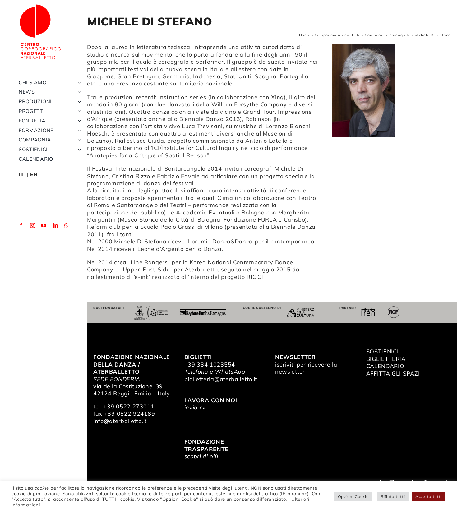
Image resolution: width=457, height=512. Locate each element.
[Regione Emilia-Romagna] (203, 312)
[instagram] (32, 225)
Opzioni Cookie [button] (353, 496)
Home (305, 35)
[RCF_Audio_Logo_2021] (393, 308)
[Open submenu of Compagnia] (78, 139)
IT (21, 174)
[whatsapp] (66, 225)
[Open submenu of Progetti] (78, 111)
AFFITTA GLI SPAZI (393, 373)
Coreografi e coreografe (387, 35)
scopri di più (201, 456)
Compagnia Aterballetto (338, 35)
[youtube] (44, 225)
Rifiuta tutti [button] (393, 496)
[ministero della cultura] (301, 310)
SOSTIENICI (382, 351)
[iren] (368, 311)
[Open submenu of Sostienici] (78, 149)
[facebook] (21, 225)
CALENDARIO (385, 366)
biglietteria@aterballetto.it (220, 379)
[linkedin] (55, 225)
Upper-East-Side (146, 269)
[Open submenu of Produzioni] (78, 101)
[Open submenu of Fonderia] (78, 121)
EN (33, 174)
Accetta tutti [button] (428, 496)
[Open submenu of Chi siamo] (78, 82)
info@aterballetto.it (120, 421)
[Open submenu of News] (78, 92)
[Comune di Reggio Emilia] (151, 308)
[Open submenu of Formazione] (78, 130)
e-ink (142, 276)
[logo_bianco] (40, 5)
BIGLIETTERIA (386, 358)
